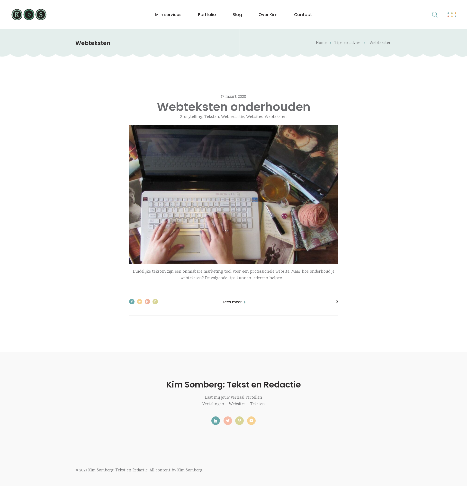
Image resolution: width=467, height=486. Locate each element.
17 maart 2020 (233, 97)
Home (321, 43)
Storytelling (191, 117)
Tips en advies (347, 43)
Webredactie (232, 117)
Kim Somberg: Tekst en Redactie (233, 384)
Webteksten (276, 117)
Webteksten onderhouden (233, 107)
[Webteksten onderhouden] (233, 194)
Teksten (211, 117)
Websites (254, 117)
